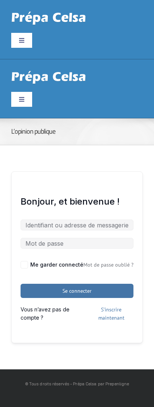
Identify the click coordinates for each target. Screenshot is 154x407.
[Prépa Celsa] (48, 14)
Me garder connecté (56, 264)
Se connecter (77, 291)
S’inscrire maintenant (111, 313)
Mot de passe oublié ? (108, 264)
